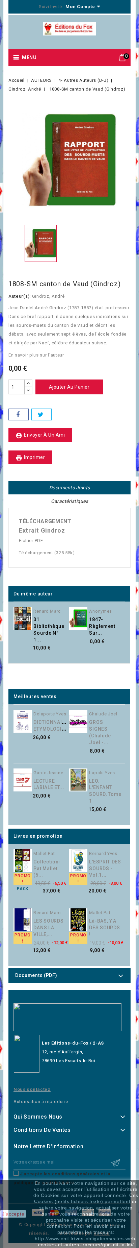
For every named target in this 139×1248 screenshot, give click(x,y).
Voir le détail (72, 627)
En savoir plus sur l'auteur (36, 355)
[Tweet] (41, 414)
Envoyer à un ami (40, 435)
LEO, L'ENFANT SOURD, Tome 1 (105, 791)
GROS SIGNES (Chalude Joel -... (100, 732)
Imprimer (30, 458)
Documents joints (69, 487)
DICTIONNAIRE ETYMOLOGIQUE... (54, 725)
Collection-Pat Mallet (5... (47, 868)
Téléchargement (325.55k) (47, 552)
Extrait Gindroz (42, 530)
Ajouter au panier (69, 387)
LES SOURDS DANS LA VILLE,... (48, 927)
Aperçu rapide (72, 613)
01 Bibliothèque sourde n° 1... (48, 629)
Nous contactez (32, 1089)
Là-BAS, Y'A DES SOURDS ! (104, 927)
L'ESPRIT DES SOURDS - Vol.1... (105, 868)
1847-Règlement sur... (102, 626)
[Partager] (18, 414)
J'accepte (13, 1214)
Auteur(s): (19, 296)
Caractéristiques (69, 501)
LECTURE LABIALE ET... (48, 784)
